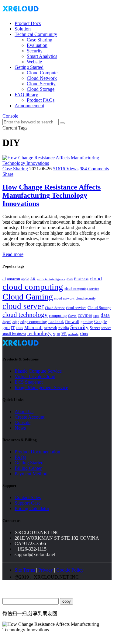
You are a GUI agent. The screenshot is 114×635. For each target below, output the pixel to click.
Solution (23, 28)
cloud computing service (81, 288)
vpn (56, 333)
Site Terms (25, 570)
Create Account (29, 417)
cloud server (23, 306)
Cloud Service (55, 308)
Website (34, 61)
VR (64, 334)
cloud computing (32, 287)
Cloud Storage (40, 89)
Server (95, 328)
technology (39, 333)
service (106, 328)
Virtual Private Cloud (35, 376)
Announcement (29, 105)
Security (35, 50)
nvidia (63, 327)
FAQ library (26, 94)
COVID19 (85, 316)
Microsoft (33, 327)
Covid (72, 316)
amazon (13, 278)
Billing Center (28, 468)
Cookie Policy (70, 570)
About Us (24, 411)
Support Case (27, 503)
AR (33, 279)
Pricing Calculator (32, 508)
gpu (6, 327)
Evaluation (37, 45)
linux (19, 328)
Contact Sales (28, 497)
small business (14, 334)
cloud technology (25, 314)
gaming (87, 321)
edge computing (33, 321)
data (105, 315)
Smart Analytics (42, 56)
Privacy (46, 570)
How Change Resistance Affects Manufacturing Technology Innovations (51, 195)
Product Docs (28, 23)
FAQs (20, 457)
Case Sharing (39, 39)
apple (25, 279)
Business (81, 279)
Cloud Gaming (27, 296)
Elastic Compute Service (38, 371)
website (73, 334)
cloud (96, 278)
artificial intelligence (51, 279)
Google (100, 321)
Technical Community (36, 34)
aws (70, 279)
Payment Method (31, 473)
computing (58, 315)
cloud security (86, 298)
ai (4, 278)
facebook (56, 321)
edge (15, 322)
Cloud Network (42, 78)
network (50, 328)
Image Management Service (41, 387)
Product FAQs (40, 100)
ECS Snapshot (29, 382)
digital (6, 322)
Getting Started (29, 67)
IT (13, 327)
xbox (84, 334)
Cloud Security (41, 83)
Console (10, 116)
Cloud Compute (42, 72)
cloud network (64, 298)
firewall (72, 321)
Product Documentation (37, 451)
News (20, 428)
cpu (96, 315)
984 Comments (94, 168)
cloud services (76, 308)
